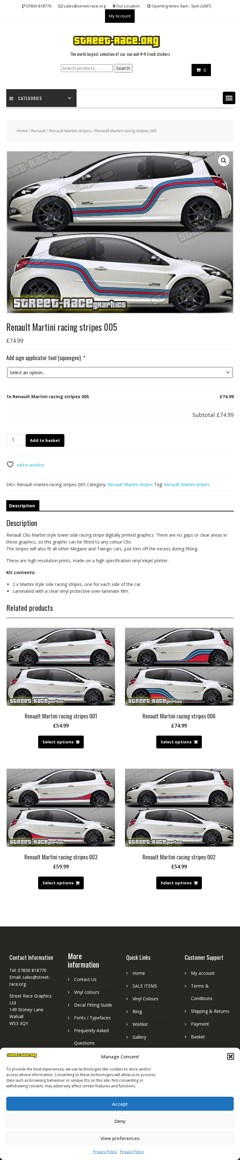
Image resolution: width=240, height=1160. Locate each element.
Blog (137, 1011)
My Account (120, 16)
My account (203, 973)
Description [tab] (22, 506)
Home (22, 130)
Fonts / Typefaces (92, 1018)
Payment (200, 1024)
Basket (198, 1037)
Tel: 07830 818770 (28, 970)
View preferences (120, 1138)
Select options (57, 742)
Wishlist (140, 1024)
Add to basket (45, 440)
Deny (120, 1121)
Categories (30, 98)
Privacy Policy (105, 1151)
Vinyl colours (86, 992)
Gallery (139, 1037)
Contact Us (85, 979)
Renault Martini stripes (70, 130)
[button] (231, 1056)
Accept (120, 1104)
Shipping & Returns (210, 1011)
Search (123, 68)
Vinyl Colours (145, 999)
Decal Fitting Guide (93, 1005)
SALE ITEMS (144, 986)
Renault (38, 130)
